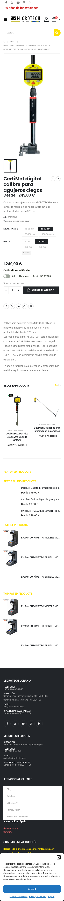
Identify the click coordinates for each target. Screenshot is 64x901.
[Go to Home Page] (4, 42)
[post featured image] (10, 490)
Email (31, 306)
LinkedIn (18, 306)
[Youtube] (18, 2)
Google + (24, 306)
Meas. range (10, 228)
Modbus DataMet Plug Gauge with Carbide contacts (16, 436)
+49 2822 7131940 (12, 751)
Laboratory (12, 803)
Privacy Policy (13, 809)
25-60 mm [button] (45, 229)
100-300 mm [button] (48, 234)
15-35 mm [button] (29, 229)
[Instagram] (24, 2)
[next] (58, 178)
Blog (9, 789)
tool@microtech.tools (13, 706)
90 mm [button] (28, 241)
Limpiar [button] (26, 253)
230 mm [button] (42, 247)
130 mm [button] (41, 241)
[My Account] (46, 19)
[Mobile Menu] (5, 19)
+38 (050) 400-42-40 (13, 689)
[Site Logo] (25, 19)
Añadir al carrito (42, 290)
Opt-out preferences (18, 896)
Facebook (6, 306)
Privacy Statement (37, 896)
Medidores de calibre (22, 221)
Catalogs (11, 796)
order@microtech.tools (14, 758)
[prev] (53, 178)
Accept (32, 889)
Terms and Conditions (17, 816)
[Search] (57, 32)
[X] (12, 2)
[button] (59, 857)
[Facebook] (6, 2)
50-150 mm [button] (30, 234)
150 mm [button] (28, 247)
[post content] (16, 409)
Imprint (51, 896)
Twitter (12, 306)
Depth (6, 241)
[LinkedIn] (30, 2)
